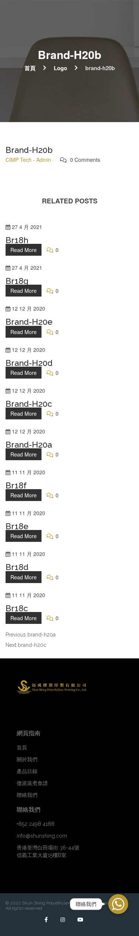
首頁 (30, 67)
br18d (17, 567)
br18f (16, 485)
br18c (17, 608)
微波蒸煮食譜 (32, 783)
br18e (17, 526)
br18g (17, 281)
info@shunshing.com (42, 836)
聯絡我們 (27, 795)
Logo (60, 67)
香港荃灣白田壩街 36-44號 (48, 851)
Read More (23, 249)
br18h (17, 240)
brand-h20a (29, 444)
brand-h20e (29, 322)
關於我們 (27, 759)
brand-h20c (29, 404)
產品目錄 (27, 771)
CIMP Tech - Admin (28, 159)
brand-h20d (29, 363)
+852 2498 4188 (35, 824)
